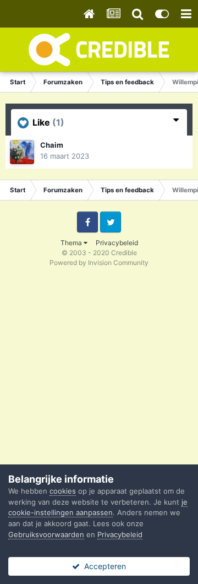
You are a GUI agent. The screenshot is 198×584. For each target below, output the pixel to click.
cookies (63, 490)
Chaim (51, 144)
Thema (72, 243)
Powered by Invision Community (99, 262)
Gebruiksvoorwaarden (46, 534)
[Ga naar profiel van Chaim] (22, 152)
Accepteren (103, 566)
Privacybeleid (117, 243)
